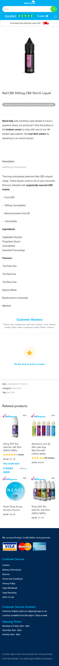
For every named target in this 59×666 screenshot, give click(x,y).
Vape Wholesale (9, 588)
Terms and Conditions (12, 579)
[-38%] (15, 499)
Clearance (16, 388)
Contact (6, 565)
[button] (54, 9)
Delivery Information (11, 570)
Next (56, 56)
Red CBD (11, 392)
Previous (3, 56)
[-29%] (44, 437)
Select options (9, 471)
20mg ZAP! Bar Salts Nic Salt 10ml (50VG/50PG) (12, 447)
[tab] (29, 162)
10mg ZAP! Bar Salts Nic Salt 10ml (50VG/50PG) (41, 510)
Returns (6, 574)
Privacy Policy (8, 583)
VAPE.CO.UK (8, 597)
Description (8, 161)
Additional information (14, 167)
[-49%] (15, 437)
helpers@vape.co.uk (37, 611)
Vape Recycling (9, 592)
